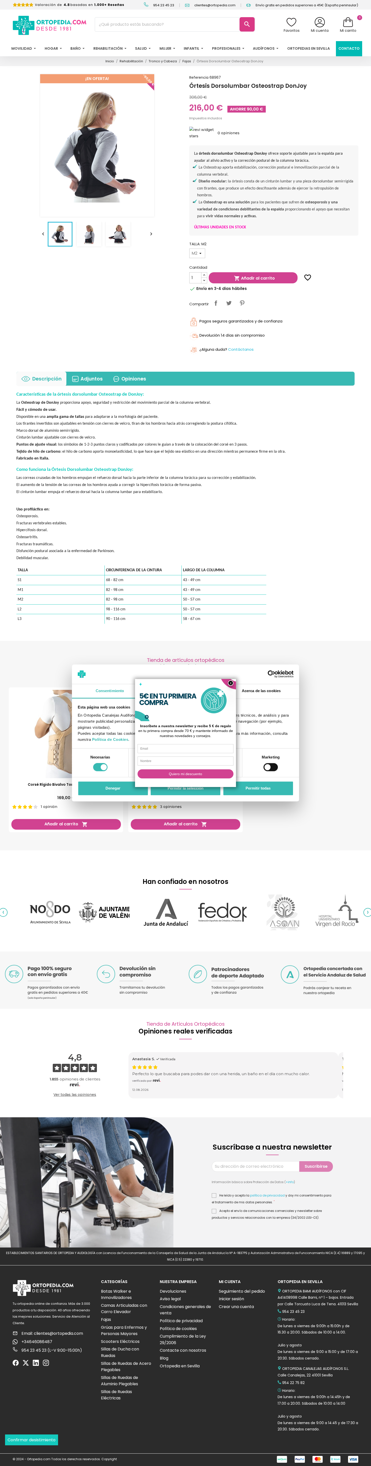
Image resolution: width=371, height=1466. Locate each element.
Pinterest (242, 303)
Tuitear (229, 303)
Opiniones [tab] (133, 378)
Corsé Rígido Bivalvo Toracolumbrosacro (66, 784)
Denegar (112, 788)
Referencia (198, 77)
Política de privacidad (181, 1321)
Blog (164, 1358)
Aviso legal (170, 1299)
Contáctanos (241, 349)
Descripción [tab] (47, 378)
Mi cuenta (320, 30)
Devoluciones (173, 1291)
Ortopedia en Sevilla (180, 1366)
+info (290, 1182)
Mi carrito (348, 30)
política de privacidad (267, 1195)
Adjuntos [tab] (92, 378)
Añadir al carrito (254, 278)
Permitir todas (258, 788)
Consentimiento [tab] (110, 691)
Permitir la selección (185, 788)
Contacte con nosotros (183, 1350)
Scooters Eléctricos (120, 1341)
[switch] (270, 767)
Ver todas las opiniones (75, 1094)
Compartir (216, 303)
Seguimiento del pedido (242, 1291)
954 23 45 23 (163, 5)
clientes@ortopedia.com (214, 5)
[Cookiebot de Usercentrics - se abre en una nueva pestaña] (271, 674)
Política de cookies (178, 1329)
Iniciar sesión (231, 1299)
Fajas (106, 1319)
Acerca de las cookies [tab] (261, 691)
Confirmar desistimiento (32, 1440)
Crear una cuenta (236, 1307)
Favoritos (292, 30)
